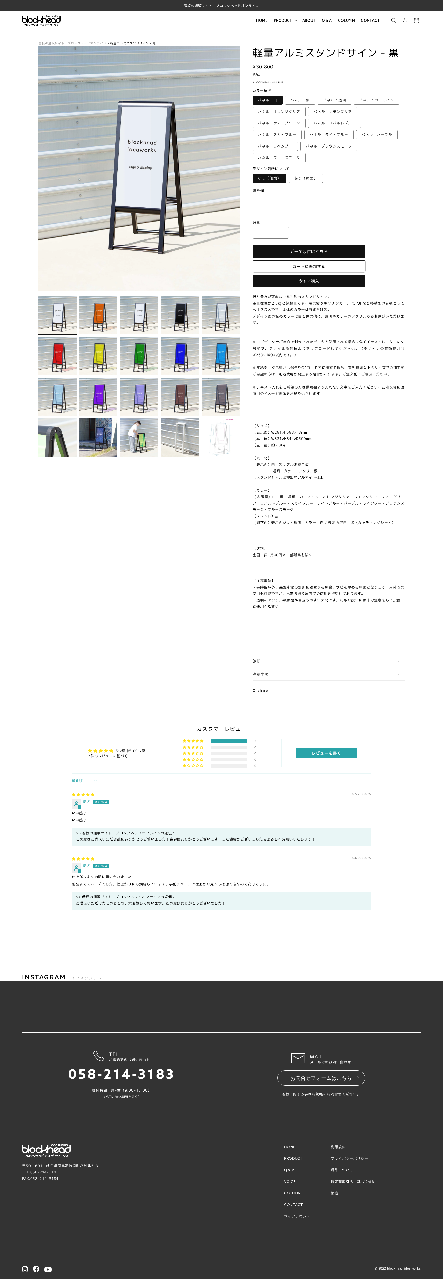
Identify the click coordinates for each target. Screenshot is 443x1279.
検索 (334, 1193)
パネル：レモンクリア (333, 111)
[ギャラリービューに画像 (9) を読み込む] (57, 356)
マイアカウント (297, 1216)
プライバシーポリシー (349, 1158)
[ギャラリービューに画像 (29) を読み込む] (57, 437)
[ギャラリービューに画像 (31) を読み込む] (139, 437)
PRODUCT (293, 1158)
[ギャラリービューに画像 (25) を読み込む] (180, 397)
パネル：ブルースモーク (279, 157)
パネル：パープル (376, 134)
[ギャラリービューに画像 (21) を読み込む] (98, 397)
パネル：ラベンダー (275, 146)
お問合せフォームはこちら (321, 1078)
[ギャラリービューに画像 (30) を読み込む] (98, 437)
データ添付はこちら (309, 251)
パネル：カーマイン (376, 100)
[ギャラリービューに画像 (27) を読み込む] (221, 397)
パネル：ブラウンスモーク (329, 146)
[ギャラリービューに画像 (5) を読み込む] (180, 315)
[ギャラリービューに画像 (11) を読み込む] (98, 356)
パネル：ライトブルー (329, 134)
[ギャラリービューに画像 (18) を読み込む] (221, 356)
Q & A (289, 1169)
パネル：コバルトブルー (335, 123)
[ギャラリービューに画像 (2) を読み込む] (98, 315)
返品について (342, 1169)
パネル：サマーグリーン (279, 123)
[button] (285, 20)
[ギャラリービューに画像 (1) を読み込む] (57, 315)
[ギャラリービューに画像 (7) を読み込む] (221, 315)
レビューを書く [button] (326, 753)
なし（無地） (269, 178)
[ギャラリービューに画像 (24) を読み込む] (139, 397)
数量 (256, 222)
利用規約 (338, 1146)
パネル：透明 (334, 100)
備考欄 (258, 190)
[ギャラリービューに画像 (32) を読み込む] (180, 437)
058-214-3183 (121, 1074)
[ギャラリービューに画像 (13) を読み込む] (139, 356)
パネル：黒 (300, 100)
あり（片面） (305, 178)
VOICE (290, 1181)
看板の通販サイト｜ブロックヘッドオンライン (72, 43)
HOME (289, 1146)
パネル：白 (267, 100)
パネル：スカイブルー (277, 134)
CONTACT (293, 1204)
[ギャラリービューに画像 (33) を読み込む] (221, 437)
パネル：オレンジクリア (279, 111)
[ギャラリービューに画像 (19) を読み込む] (57, 397)
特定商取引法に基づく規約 (353, 1181)
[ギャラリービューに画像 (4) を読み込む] (139, 315)
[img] (83, 794)
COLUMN (292, 1193)
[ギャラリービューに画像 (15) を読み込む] (180, 356)
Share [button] (263, 690)
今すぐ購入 (309, 281)
